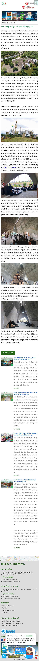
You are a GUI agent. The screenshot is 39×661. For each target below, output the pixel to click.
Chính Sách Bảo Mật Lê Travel (10, 621)
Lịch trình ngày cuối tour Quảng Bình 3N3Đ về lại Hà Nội (24, 358)
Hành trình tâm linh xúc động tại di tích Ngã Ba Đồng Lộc (25, 393)
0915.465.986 (30, 8)
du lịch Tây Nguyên (9, 167)
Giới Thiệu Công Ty (7, 606)
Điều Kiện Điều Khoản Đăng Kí (10, 625)
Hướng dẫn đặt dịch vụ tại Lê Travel (12, 623)
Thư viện (4, 608)
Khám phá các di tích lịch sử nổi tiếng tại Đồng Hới (25, 480)
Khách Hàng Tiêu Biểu (8, 610)
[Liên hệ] (4, 657)
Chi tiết (16, 388)
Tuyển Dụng (5, 612)
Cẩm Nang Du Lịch (9, 23)
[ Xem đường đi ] (8, 577)
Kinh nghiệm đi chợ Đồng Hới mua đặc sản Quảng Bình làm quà (25, 434)
